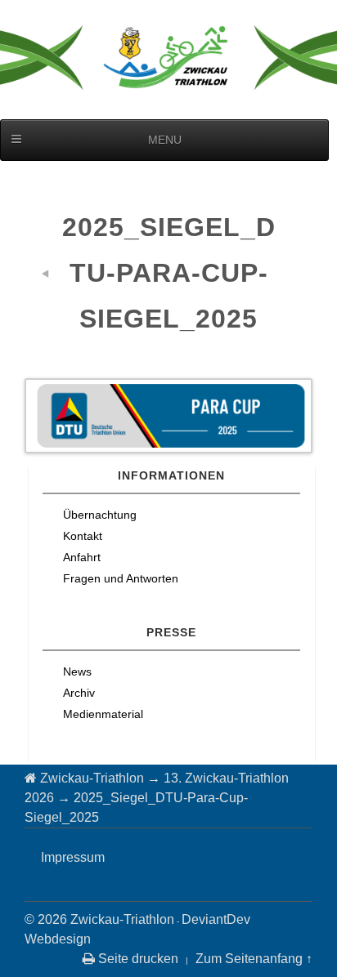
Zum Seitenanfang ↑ (253, 959)
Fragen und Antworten (120, 578)
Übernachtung (100, 514)
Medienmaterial (103, 713)
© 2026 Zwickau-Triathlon (99, 919)
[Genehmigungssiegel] (49, 272)
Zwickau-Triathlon (92, 778)
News (77, 671)
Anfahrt (82, 557)
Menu (165, 139)
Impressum (73, 857)
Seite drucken (136, 959)
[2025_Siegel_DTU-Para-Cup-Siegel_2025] (168, 415)
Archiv (79, 692)
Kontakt (82, 535)
